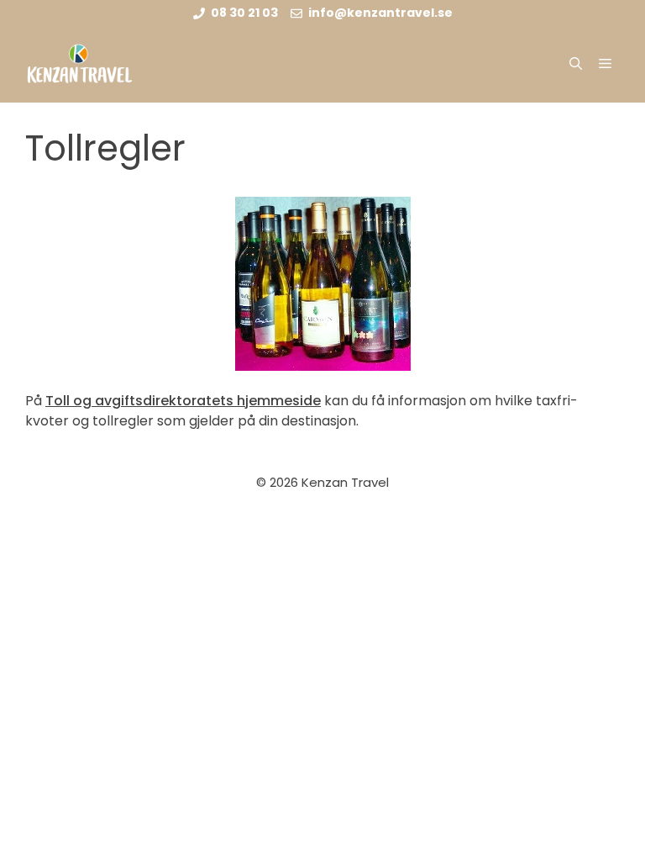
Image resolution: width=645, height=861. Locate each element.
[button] (575, 64)
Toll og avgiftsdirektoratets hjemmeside (183, 400)
